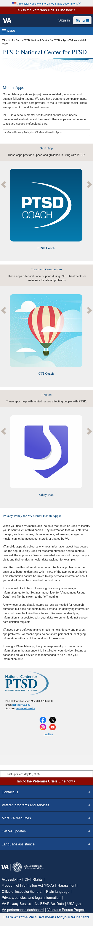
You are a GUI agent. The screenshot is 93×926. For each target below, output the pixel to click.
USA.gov (36, 903)
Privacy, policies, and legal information (30, 897)
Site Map (48, 734)
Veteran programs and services (24, 805)
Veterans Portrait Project (19, 910)
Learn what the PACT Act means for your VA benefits (46, 917)
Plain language (55, 891)
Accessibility (10, 879)
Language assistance (17, 844)
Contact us (9, 792)
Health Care (14, 40)
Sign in (65, 20)
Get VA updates (13, 831)
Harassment (64, 885)
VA (3, 40)
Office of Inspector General (21, 891)
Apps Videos (70, 40)
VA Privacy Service (74, 897)
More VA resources (15, 818)
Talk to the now (44, 10)
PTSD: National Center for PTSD (42, 40)
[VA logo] (7, 20)
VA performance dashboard (66, 903)
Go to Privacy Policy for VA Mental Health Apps (34, 132)
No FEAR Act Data (14, 903)
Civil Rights (31, 879)
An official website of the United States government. (47, 3)
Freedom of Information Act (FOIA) (27, 885)
